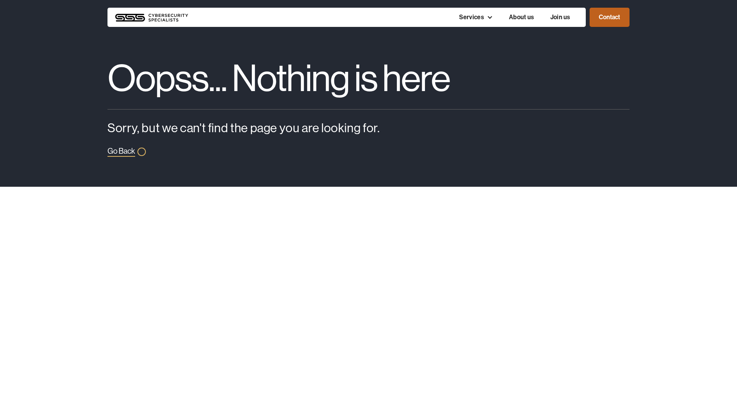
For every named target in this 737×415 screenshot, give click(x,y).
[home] (237, 17)
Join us (560, 17)
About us (521, 17)
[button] (476, 17)
